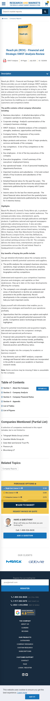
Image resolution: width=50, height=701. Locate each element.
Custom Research (25, 648)
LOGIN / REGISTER (25, 668)
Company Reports (10, 469)
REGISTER (25, 588)
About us (25, 624)
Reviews (25, 631)
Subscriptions (25, 651)
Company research (25, 644)
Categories (25, 640)
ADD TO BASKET (25, 505)
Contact (25, 660)
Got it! (32, 697)
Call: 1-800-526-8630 (25, 530)
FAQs (25, 664)
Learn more (22, 693)
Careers (24, 628)
